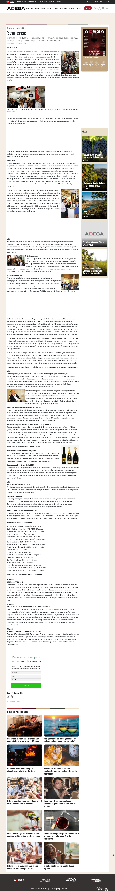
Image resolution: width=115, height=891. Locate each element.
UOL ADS (58, 2)
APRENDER (29, 8)
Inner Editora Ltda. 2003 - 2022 (39, 889)
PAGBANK (38, 2)
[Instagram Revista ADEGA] (99, 8)
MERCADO (63, 8)
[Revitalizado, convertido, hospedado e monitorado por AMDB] (106, 889)
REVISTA (71, 8)
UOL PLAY (51, 2)
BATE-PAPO (98, 2)
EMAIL (107, 2)
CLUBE (78, 8)
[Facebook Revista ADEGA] (96, 8)
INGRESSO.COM (21, 2)
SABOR (56, 8)
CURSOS (44, 2)
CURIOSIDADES (40, 8)
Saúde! (26, 685)
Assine (88, 8)
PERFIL (49, 8)
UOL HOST (31, 2)
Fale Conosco (52, 889)
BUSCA (89, 2)
